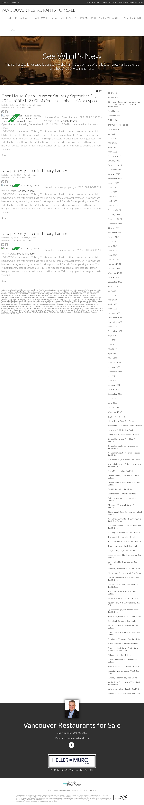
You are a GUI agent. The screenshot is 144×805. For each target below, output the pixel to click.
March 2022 (113, 358)
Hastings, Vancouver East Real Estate (38, 299)
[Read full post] (21, 118)
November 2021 (115, 371)
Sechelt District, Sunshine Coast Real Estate (79, 306)
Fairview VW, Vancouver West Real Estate (84, 295)
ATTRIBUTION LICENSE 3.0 (87, 791)
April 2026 (112, 147)
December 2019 (115, 412)
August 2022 (113, 335)
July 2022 (112, 340)
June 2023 (112, 295)
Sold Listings (113, 120)
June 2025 (112, 192)
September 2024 (115, 232)
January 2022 (114, 367)
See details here (68, 120)
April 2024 (112, 255)
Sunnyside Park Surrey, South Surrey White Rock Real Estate (123, 649)
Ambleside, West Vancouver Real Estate (44, 290)
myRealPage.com (72, 785)
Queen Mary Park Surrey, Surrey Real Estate (70, 305)
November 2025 (115, 169)
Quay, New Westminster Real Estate (43, 305)
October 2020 (114, 389)
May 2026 (112, 143)
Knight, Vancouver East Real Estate (123, 546)
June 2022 (112, 344)
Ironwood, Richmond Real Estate (60, 299)
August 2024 (113, 237)
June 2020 (112, 403)
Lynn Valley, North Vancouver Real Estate (83, 301)
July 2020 (112, 398)
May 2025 (112, 196)
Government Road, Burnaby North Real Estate (42, 297)
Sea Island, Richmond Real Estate (53, 306)
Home (8, 18)
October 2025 (114, 174)
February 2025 (114, 210)
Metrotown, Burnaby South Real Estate (32, 303)
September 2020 (115, 394)
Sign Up (15, 2)
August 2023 (113, 286)
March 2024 (113, 259)
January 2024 (114, 268)
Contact (10, 29)
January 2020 (114, 407)
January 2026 (114, 160)
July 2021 (112, 376)
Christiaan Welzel (63, 791)
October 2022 (114, 326)
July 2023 (112, 291)
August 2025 (113, 183)
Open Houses (114, 115)
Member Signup (132, 18)
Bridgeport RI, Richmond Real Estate (89, 290)
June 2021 (112, 380)
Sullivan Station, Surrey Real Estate (63, 308)
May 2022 (112, 349)
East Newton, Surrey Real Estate (60, 295)
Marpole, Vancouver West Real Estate (124, 568)
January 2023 (114, 313)
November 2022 (115, 322)
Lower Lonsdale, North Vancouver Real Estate (54, 301)
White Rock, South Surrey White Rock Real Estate (48, 312)
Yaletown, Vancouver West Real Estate (124, 693)
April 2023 (112, 304)
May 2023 (112, 300)
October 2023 (114, 277)
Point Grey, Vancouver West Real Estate (19, 305)
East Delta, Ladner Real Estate (39, 295)
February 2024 (114, 264)
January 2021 (114, 385)
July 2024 (112, 241)
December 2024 (115, 219)
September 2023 (115, 282)
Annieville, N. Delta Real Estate (67, 290)
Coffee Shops (68, 18)
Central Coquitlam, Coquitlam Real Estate (14, 292)
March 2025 (113, 205)
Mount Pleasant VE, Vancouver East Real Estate (60, 303)
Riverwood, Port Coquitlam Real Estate (30, 306)
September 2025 (115, 178)
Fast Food (40, 18)
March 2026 (113, 152)
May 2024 (112, 250)
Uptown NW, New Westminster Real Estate (45, 310)
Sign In (5, 2)
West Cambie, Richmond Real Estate (70, 310)
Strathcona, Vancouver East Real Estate (38, 308)
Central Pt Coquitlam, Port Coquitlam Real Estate (73, 292)
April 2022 (112, 353)
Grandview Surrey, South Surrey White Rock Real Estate (75, 297)
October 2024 (114, 228)
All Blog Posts (114, 97)
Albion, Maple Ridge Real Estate (20, 290)
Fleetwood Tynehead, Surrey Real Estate (14, 297)
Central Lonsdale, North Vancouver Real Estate (43, 292)
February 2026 (114, 156)
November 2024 (115, 223)
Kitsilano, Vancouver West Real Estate (83, 299)
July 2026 (112, 134)
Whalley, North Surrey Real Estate (20, 312)
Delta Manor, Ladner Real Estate (59, 294)
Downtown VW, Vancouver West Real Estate (15, 295)
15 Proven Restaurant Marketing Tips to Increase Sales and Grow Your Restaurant (124, 104)
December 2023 (115, 273)
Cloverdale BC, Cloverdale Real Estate (124, 459)
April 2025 (112, 201)
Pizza (53, 18)
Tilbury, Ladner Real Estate (20, 108)
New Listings (113, 111)
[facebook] (72, 745)
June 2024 (112, 246)
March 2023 (113, 308)
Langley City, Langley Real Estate (29, 301)
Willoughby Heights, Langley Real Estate (78, 312)
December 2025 (115, 165)
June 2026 (112, 138)
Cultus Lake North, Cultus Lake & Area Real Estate (32, 294)
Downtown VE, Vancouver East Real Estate (83, 294)
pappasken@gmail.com (78, 738)
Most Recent (113, 129)
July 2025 (112, 187)
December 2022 (115, 317)
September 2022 (115, 331)
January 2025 (114, 214)
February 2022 (114, 362)
